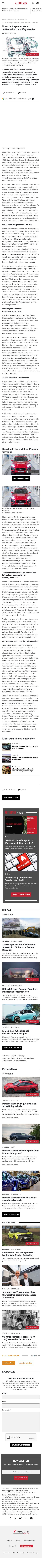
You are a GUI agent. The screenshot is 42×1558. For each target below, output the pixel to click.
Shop (9, 1540)
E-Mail (4, 1393)
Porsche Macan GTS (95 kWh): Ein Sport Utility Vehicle (19, 1105)
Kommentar (6, 1410)
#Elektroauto (15, 1027)
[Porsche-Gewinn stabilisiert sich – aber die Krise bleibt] (21, 1181)
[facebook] (10, 1518)
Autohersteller (22, 19)
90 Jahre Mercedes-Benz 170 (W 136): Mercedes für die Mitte (18, 1338)
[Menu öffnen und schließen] (3, 3)
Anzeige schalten (25, 1363)
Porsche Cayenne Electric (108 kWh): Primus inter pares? (20, 1152)
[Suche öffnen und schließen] (32, 3)
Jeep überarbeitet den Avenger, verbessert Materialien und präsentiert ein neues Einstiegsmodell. (20, 1260)
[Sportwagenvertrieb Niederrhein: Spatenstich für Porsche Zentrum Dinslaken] (21, 928)
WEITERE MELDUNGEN (12, 1048)
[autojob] (35, 1355)
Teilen (24, 93)
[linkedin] (26, 1518)
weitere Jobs (8, 1363)
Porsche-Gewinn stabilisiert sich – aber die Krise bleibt (19, 1199)
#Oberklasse (7, 1061)
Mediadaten (29, 1540)
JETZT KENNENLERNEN (21, 894)
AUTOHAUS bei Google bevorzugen (18, 99)
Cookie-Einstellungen (32, 1553)
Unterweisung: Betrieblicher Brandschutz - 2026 (18, 878)
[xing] (20, 1518)
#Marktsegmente (20, 1061)
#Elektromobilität (8, 1058)
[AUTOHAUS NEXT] (14, 812)
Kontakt (12, 1546)
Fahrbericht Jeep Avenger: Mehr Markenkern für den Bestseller (18, 1254)
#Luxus (19, 1058)
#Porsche (7, 914)
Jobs (18, 1540)
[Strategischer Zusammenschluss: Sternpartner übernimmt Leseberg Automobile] (21, 1275)
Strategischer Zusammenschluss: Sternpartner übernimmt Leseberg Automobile (19, 1295)
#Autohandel (15, 1289)
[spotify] (31, 1518)
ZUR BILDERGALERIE (21, 478)
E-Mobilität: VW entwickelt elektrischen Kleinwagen (15, 1032)
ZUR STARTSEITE (11, 798)
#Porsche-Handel (16, 941)
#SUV (13, 1056)
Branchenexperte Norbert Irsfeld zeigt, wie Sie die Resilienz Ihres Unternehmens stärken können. (20, 847)
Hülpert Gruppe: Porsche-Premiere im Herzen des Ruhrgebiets (19, 990)
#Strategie (21, 1056)
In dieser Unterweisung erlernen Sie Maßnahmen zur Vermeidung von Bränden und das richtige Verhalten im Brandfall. (21, 886)
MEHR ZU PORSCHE (11, 1214)
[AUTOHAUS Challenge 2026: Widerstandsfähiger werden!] (21, 825)
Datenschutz (20, 1553)
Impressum (7, 1553)
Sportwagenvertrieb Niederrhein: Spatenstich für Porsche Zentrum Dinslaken (18, 947)
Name (4, 1401)
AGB (13, 1553)
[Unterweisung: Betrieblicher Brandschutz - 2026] (21, 862)
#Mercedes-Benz (16, 1333)
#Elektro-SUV (15, 1100)
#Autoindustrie (15, 1194)
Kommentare (10, 93)
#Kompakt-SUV (16, 1249)
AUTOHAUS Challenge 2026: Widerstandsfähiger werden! (19, 841)
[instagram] (15, 1518)
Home (4, 19)
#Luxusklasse (29, 1058)
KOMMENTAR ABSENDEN (21, 1445)
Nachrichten (12, 19)
